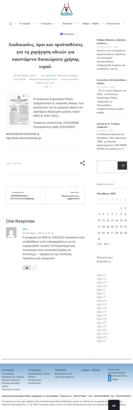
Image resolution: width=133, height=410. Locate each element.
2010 (99, 333)
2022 (99, 290)
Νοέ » (106, 244)
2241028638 (19, 79)
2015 (99, 315)
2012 (99, 326)
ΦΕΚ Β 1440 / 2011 (46, 83)
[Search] (122, 165)
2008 (99, 341)
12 (108, 220)
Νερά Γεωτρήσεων (69, 79)
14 (117, 220)
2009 (99, 337)
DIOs (25, 229)
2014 (99, 319)
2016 (99, 311)
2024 (99, 282)
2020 (99, 297)
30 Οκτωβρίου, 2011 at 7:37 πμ (38, 233)
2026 (99, 275)
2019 (99, 300)
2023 (99, 286)
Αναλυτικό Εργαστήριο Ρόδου (43, 79)
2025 (99, 279)
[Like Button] (46, 86)
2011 (99, 330)
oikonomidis (50, 75)
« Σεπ (99, 244)
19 (108, 226)
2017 (99, 308)
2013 (99, 322)
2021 (99, 293)
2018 (99, 304)
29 (121, 233)
